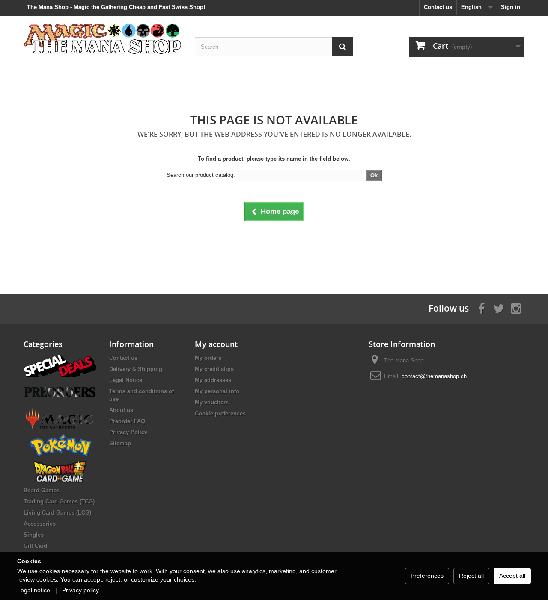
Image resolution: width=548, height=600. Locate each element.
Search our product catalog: (201, 175)
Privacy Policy (128, 432)
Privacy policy (80, 590)
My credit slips (214, 369)
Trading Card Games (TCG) (59, 501)
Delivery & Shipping (135, 369)
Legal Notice (125, 380)
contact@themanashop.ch (434, 376)
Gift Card (35, 546)
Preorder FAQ (127, 421)
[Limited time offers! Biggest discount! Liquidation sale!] (60, 365)
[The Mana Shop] (103, 38)
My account (216, 344)
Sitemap (120, 443)
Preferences (427, 575)
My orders (208, 358)
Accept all (512, 575)
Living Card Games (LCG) (57, 512)
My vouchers (212, 402)
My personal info (217, 391)
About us (121, 410)
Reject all (471, 575)
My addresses (213, 380)
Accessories (40, 524)
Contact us (438, 7)
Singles (34, 535)
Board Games (42, 490)
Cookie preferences (220, 413)
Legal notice (33, 590)
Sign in (510, 7)
